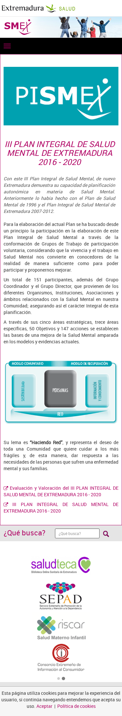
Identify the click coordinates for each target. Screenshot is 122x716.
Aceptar (44, 706)
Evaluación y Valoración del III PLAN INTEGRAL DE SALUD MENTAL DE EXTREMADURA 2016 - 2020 (61, 491)
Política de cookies (76, 706)
